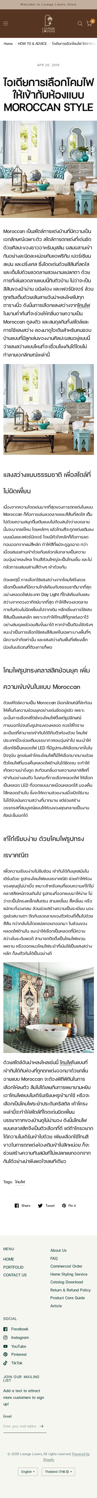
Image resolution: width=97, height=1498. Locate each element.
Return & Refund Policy (70, 1290)
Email (7, 1416)
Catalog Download (66, 1282)
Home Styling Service (68, 1274)
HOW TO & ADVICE (32, 43)
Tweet (50, 1205)
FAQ (54, 1258)
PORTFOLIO (13, 1267)
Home (8, 43)
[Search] (80, 23)
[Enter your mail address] (41, 1426)
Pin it (72, 1205)
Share (25, 1205)
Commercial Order (66, 1266)
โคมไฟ (20, 1182)
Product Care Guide (67, 1298)
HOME (8, 1259)
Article (56, 1306)
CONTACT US (15, 1275)
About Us (58, 1250)
